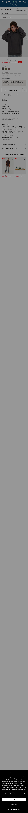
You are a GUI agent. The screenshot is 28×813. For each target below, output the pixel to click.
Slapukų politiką (11, 793)
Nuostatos (14, 804)
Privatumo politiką (20, 793)
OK (14, 799)
